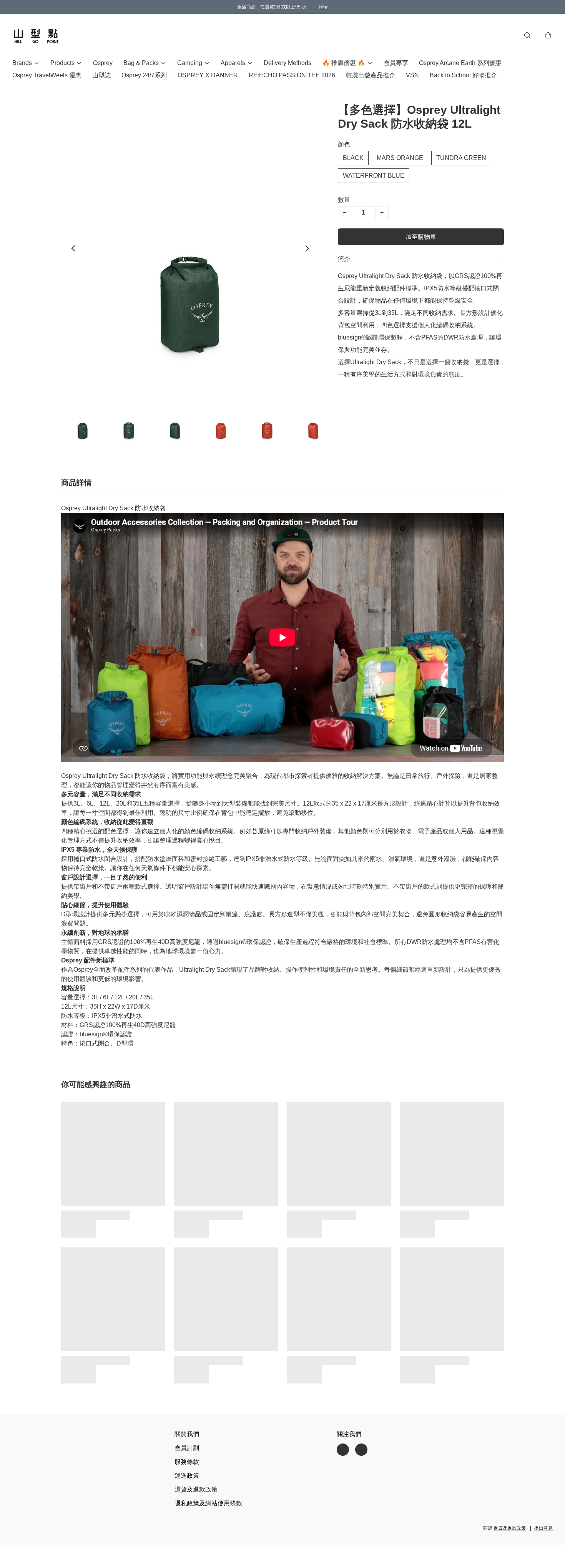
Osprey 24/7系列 (144, 75)
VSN (412, 75)
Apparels (233, 63)
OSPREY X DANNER (208, 75)
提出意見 (543, 1528)
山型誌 (101, 75)
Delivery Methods (287, 63)
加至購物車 (420, 236)
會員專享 (396, 63)
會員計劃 (186, 1448)
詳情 (323, 7)
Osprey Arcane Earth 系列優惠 (460, 63)
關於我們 (186, 1434)
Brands (22, 63)
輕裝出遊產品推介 (370, 75)
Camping (189, 63)
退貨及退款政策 (196, 1489)
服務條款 (186, 1461)
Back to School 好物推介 (463, 75)
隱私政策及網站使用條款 (208, 1503)
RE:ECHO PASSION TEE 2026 (292, 75)
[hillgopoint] (36, 35)
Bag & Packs (141, 63)
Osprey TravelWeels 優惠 (46, 75)
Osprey (103, 63)
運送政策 (186, 1475)
